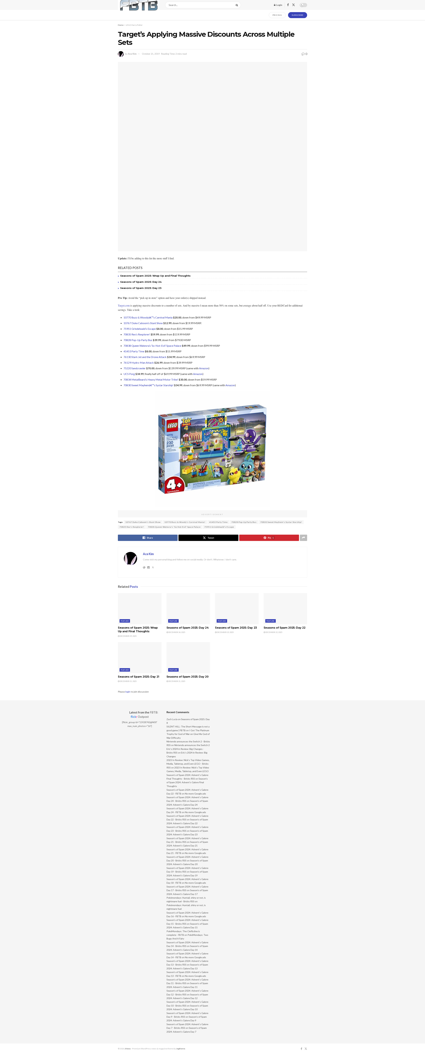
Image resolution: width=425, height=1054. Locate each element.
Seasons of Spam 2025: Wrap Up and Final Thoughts (155, 275)
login (127, 691)
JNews (128, 1048)
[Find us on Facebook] (288, 5)
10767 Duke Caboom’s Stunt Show (143, 323)
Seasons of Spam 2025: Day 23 (141, 288)
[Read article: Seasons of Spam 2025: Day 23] (237, 608)
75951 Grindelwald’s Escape (140, 328)
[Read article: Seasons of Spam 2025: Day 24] (188, 608)
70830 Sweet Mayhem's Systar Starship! (281, 522)
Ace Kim (132, 53)
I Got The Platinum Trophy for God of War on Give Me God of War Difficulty (188, 734)
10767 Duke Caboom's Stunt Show (143, 522)
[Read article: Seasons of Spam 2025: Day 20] (188, 657)
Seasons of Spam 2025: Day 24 (141, 281)
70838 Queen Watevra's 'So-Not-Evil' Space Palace (174, 527)
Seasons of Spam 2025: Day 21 (138, 676)
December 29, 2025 (127, 636)
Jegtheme (180, 1048)
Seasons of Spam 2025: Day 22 (284, 627)
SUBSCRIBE (297, 15)
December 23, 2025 (225, 632)
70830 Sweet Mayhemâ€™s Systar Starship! (148, 385)
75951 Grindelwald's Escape (219, 527)
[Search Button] (237, 5)
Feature (125, 621)
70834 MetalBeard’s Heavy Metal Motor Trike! (151, 379)
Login (279, 4)
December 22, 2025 (273, 632)
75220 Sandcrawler (135, 368)
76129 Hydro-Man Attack (139, 362)
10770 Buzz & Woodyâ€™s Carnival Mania (148, 317)
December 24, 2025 (176, 632)
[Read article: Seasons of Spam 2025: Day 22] (285, 608)
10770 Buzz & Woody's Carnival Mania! (184, 522)
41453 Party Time (134, 351)
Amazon (204, 368)
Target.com (124, 305)
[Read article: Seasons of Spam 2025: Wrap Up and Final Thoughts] (140, 608)
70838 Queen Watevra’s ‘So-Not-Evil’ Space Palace (152, 345)
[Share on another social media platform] (303, 538)
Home (121, 25)
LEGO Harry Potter (134, 25)
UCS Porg (129, 373)
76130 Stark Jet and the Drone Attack (145, 356)
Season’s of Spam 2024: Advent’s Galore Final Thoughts (187, 782)
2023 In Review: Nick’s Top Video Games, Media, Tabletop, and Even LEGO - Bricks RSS (188, 764)
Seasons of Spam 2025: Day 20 (188, 676)
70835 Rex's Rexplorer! (132, 527)
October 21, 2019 (151, 53)
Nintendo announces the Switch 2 (192, 745)
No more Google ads (195, 793)
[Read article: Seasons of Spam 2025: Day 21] (140, 657)
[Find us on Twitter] (293, 5)
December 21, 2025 (127, 681)
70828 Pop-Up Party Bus (138, 340)
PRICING (277, 15)
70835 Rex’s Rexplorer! (137, 334)
